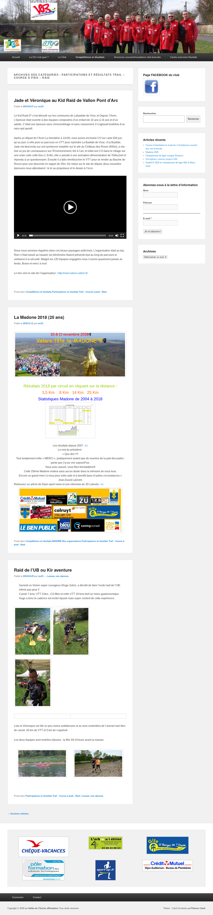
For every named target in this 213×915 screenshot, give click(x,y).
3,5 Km (48, 392)
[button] (70, 207)
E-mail (147, 218)
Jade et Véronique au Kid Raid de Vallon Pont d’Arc (66, 100)
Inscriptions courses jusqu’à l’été (161, 159)
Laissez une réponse (57, 576)
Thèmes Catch (198, 908)
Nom (145, 190)
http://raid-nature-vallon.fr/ (73, 273)
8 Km (64, 392)
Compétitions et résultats (90, 57)
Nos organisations (71, 541)
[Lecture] (18, 235)
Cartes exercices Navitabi (183, 57)
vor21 (41, 106)
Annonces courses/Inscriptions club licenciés (137, 57)
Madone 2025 (152, 152)
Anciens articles (18, 813)
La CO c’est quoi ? (39, 57)
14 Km (78, 392)
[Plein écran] (122, 235)
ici (86, 445)
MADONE (57, 541)
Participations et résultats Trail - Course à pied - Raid (79, 292)
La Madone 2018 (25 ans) (39, 317)
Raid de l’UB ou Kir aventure (43, 570)
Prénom (147, 202)
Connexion (17, 897)
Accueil (16, 57)
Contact (37, 897)
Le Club (62, 57)
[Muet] (116, 235)
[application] (70, 207)
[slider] (67, 235)
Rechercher (149, 113)
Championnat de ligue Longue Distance (164, 155)
